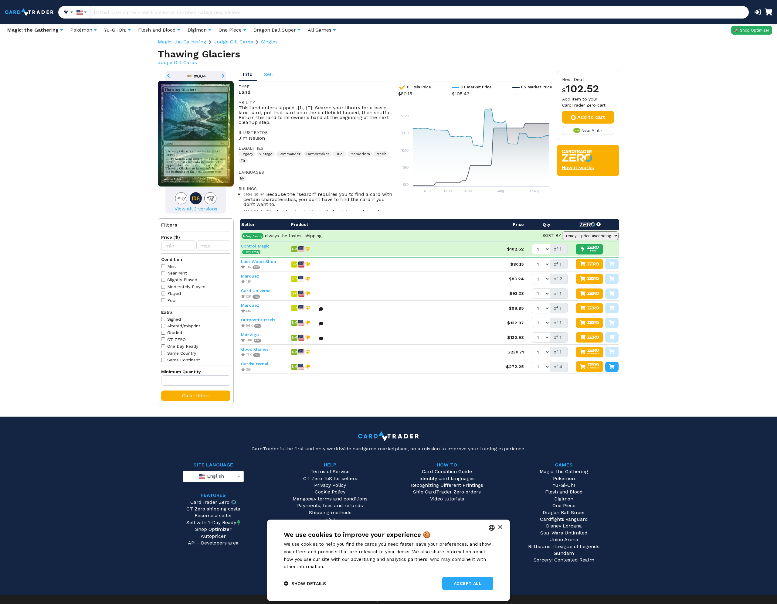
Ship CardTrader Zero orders (447, 492)
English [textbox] (214, 476)
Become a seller (213, 515)
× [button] (500, 527)
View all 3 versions (196, 209)
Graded (174, 332)
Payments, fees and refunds (330, 505)
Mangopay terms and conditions (330, 499)
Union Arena (563, 539)
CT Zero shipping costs (213, 509)
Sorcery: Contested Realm (564, 560)
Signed (174, 319)
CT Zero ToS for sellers (330, 478)
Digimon (563, 499)
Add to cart (591, 117)
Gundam (564, 553)
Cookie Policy (330, 492)
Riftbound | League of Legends (563, 546)
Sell (268, 74)
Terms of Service (330, 471)
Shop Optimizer (213, 529)
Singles (269, 42)
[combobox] (213, 476)
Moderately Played (186, 286)
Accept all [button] (468, 583)
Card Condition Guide (447, 471)
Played (174, 293)
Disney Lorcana (564, 526)
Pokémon (564, 478)
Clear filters (196, 395)
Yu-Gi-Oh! (564, 485)
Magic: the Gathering (182, 42)
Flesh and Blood (564, 492)
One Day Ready (182, 346)
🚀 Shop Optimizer (751, 30)
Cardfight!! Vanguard (564, 519)
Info (248, 74)
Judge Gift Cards (233, 42)
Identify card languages (447, 478)
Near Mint (177, 273)
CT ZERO (176, 339)
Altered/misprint (183, 325)
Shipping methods (330, 512)
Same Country (181, 353)
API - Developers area (213, 543)
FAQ (330, 519)
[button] (305, 583)
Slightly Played (182, 279)
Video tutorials (447, 499)
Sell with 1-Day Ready (211, 522)
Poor (172, 300)
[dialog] (388, 560)
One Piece (563, 505)
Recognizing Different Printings (447, 485)
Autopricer (213, 536)
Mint (171, 266)
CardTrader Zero (209, 502)
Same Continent (183, 359)
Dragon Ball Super (564, 512)
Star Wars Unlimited (564, 533)
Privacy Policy (330, 485)
